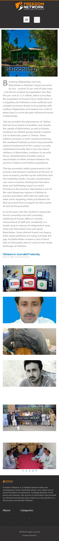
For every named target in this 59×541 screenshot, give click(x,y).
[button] (26, 20)
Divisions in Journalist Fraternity (21, 254)
